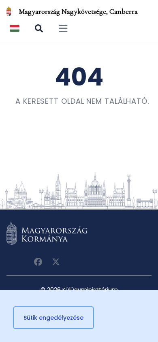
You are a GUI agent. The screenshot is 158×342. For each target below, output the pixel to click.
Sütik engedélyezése (53, 318)
